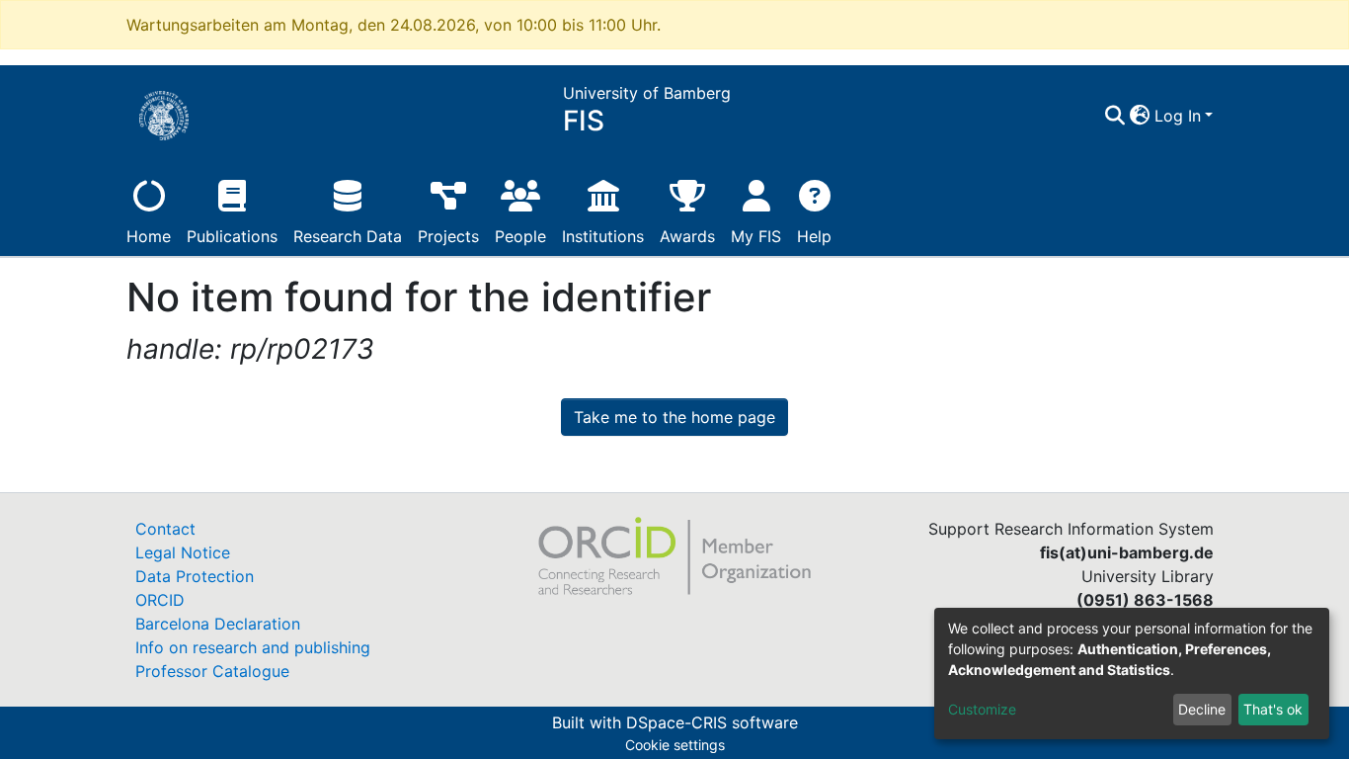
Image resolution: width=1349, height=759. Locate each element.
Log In (1177, 116)
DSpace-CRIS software (712, 722)
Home (148, 236)
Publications (232, 236)
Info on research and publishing (252, 647)
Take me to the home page (674, 417)
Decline (1202, 709)
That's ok (1273, 709)
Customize (982, 709)
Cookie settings (675, 744)
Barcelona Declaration (217, 623)
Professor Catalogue (212, 671)
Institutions (603, 236)
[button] (1140, 115)
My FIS (756, 236)
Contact (165, 529)
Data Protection (194, 576)
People (520, 236)
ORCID (160, 600)
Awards (687, 236)
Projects (448, 236)
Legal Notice (182, 552)
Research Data (347, 236)
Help (814, 236)
